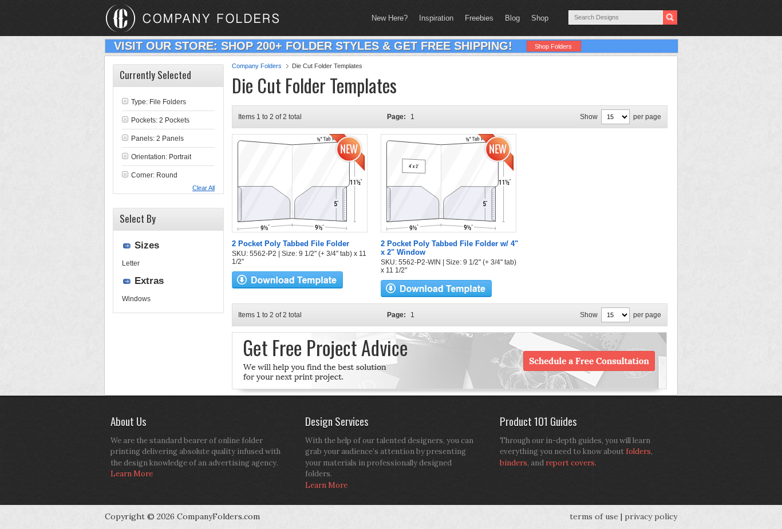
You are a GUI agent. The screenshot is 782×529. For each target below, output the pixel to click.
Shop (537, 18)
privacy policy (651, 516)
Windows (136, 299)
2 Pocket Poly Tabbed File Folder (290, 243)
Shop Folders (553, 46)
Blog (512, 18)
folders (638, 451)
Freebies (476, 18)
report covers (570, 463)
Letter (131, 263)
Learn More (131, 474)
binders (513, 463)
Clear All (203, 187)
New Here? (390, 18)
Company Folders (257, 65)
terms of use (594, 516)
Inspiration (436, 18)
